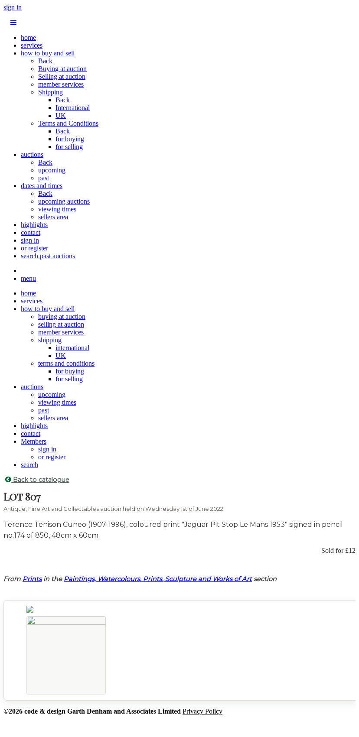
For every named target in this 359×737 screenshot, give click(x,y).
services (31, 45)
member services (61, 84)
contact (30, 232)
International (72, 107)
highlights (34, 224)
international (72, 347)
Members (33, 441)
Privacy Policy (202, 711)
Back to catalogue (40, 480)
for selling (69, 146)
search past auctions (48, 256)
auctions (32, 154)
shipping (50, 340)
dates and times (41, 185)
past (43, 178)
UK (60, 115)
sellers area (53, 217)
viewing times (57, 209)
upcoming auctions (64, 201)
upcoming (51, 170)
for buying (69, 139)
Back (45, 61)
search (29, 464)
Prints (32, 579)
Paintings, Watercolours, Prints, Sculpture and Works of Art (158, 579)
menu (28, 278)
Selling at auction (61, 76)
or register (34, 248)
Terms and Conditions (68, 123)
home (28, 37)
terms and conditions (66, 363)
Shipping (50, 92)
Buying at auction (62, 68)
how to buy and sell (48, 53)
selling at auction (61, 324)
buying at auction (61, 316)
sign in (12, 7)
